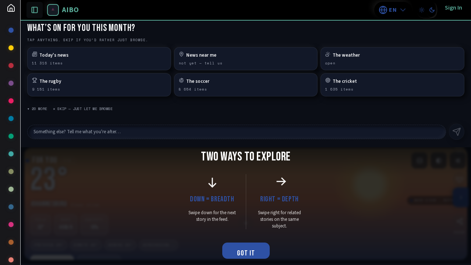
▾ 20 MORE (37, 109)
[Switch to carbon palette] (432, 10)
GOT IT (246, 253)
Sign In (453, 8)
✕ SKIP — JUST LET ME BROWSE (83, 109)
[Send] (456, 132)
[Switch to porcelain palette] (421, 10)
